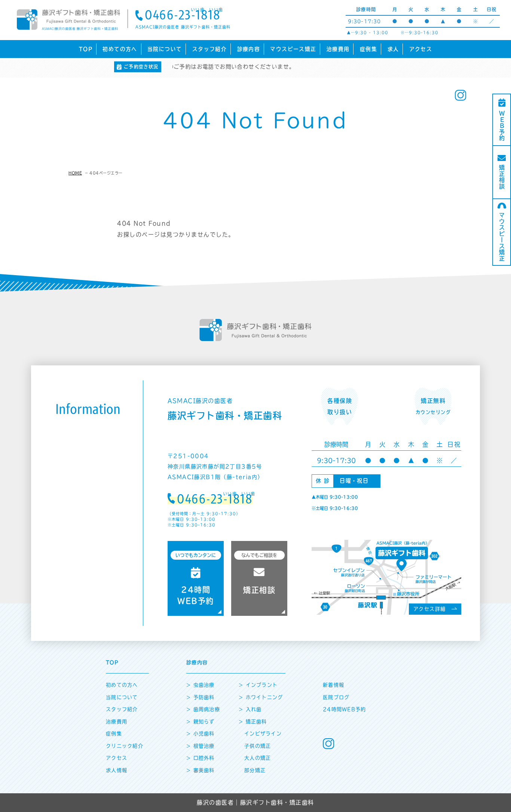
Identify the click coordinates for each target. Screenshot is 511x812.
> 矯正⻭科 (253, 721)
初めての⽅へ (122, 684)
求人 (393, 49)
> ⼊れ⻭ (250, 709)
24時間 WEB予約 (195, 579)
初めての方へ (119, 49)
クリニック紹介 (124, 745)
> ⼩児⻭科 (200, 733)
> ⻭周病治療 (203, 709)
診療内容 (248, 49)
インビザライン (263, 733)
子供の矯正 (257, 745)
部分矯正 (255, 770)
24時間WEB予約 (344, 709)
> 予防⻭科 (200, 697)
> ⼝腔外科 (200, 757)
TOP (85, 49)
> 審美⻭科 (200, 770)
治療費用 (338, 49)
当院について (164, 49)
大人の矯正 (257, 757)
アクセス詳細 (429, 608)
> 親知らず (200, 721)
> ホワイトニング (261, 697)
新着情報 (333, 684)
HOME (75, 173)
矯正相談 (502, 177)
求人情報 (116, 770)
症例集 (368, 49)
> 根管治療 (200, 745)
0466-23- (182, 16)
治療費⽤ (116, 721)
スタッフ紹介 (209, 49)
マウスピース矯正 (293, 49)
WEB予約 (502, 126)
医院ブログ (336, 697)
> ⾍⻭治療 (200, 684)
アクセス (420, 49)
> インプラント (258, 684)
